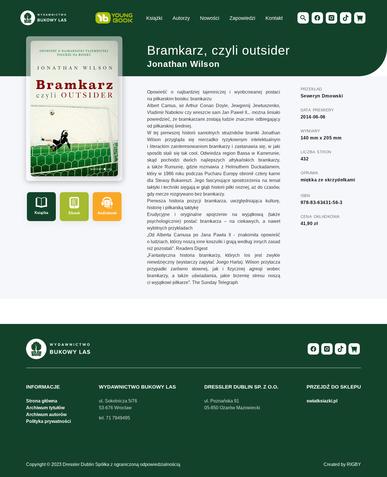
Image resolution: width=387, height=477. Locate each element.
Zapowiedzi (242, 18)
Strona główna (41, 400)
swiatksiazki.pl (322, 400)
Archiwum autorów (46, 414)
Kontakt (274, 18)
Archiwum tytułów (45, 407)
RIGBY (354, 464)
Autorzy (181, 18)
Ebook (74, 213)
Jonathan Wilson (183, 64)
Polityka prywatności (48, 421)
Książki (154, 18)
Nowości (209, 18)
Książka (41, 213)
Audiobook (107, 213)
